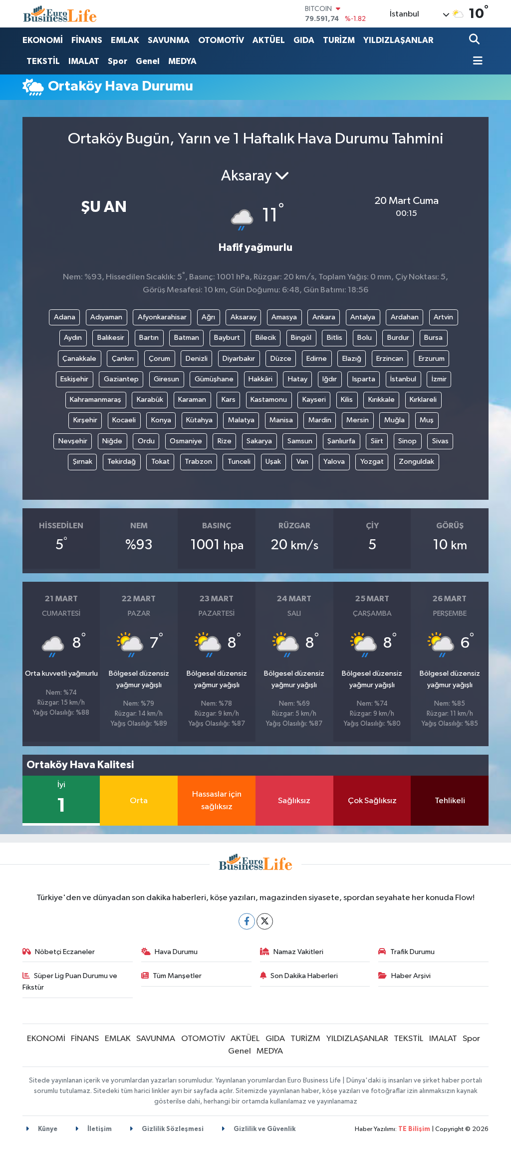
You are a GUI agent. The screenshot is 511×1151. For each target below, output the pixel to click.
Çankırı (123, 358)
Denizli (197, 358)
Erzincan (389, 358)
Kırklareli (423, 399)
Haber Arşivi (411, 976)
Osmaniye (186, 441)
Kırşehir (85, 420)
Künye (46, 1129)
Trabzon (198, 461)
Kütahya (199, 420)
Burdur (398, 337)
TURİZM (339, 40)
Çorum (159, 358)
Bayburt (227, 337)
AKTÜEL (269, 40)
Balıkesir (110, 337)
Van (302, 461)
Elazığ (351, 358)
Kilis (347, 399)
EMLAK (125, 40)
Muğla (394, 420)
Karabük (150, 399)
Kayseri (314, 399)
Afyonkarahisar (162, 317)
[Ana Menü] (476, 61)
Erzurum (432, 358)
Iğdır (329, 379)
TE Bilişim (414, 1129)
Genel (148, 61)
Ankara (323, 317)
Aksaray (243, 317)
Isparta (363, 379)
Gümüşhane (214, 379)
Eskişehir (74, 379)
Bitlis (334, 337)
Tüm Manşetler (177, 976)
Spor (117, 61)
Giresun (166, 379)
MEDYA (182, 61)
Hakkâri (260, 379)
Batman (186, 337)
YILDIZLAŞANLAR (398, 40)
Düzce (280, 358)
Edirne (316, 358)
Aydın (73, 337)
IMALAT (83, 61)
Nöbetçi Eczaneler (65, 952)
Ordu (146, 441)
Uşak (273, 461)
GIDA (303, 40)
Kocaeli (124, 420)
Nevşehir (72, 441)
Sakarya (259, 441)
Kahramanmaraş (95, 399)
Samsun (299, 441)
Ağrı (208, 317)
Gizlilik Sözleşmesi (172, 1129)
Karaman (192, 399)
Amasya (284, 317)
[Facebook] (247, 921)
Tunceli (239, 461)
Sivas (440, 441)
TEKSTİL (43, 61)
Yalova (334, 461)
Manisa (281, 420)
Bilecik (266, 337)
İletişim (99, 1129)
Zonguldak (416, 461)
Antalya (362, 317)
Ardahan (405, 317)
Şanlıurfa (341, 441)
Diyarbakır (239, 358)
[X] (264, 921)
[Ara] (475, 40)
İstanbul (403, 379)
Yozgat (372, 461)
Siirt (377, 441)
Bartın (149, 337)
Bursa (433, 337)
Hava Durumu (176, 952)
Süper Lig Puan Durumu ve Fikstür (70, 981)
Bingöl (301, 337)
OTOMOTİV (221, 40)
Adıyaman (106, 317)
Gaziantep (121, 379)
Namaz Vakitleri (298, 952)
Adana (64, 317)
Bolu (364, 337)
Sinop (407, 441)
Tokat (160, 461)
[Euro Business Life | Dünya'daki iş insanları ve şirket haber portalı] (59, 13)
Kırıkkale (381, 399)
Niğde (112, 441)
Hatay (297, 379)
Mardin (319, 420)
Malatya (241, 420)
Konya (161, 420)
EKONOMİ (42, 40)
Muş (427, 420)
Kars (229, 399)
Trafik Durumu (412, 952)
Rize (225, 441)
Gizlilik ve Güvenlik (263, 1129)
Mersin (357, 420)
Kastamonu (269, 399)
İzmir (439, 379)
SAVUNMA (169, 40)
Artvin (443, 317)
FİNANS (86, 40)
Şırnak (82, 461)
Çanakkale (79, 358)
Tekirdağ (121, 461)
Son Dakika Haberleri (304, 976)
